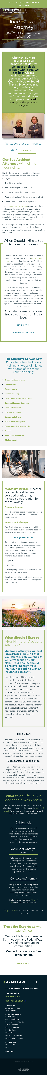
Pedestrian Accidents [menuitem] (14, 1022)
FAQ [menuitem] (7, 1047)
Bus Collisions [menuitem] (11, 1030)
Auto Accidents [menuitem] (12, 1019)
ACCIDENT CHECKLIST (22, 332)
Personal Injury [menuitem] (11, 1017)
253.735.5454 (23, 5)
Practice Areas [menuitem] (13, 1014)
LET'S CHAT (22, 325)
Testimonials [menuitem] (10, 1010)
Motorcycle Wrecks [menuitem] (13, 1035)
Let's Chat (22, 964)
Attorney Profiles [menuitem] (12, 1008)
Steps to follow (11, 910)
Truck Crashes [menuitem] (11, 1024)
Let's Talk (26, 150)
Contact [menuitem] (9, 1051)
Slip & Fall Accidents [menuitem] (14, 1038)
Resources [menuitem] (10, 1042)
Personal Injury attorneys (16, 206)
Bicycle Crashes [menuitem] (12, 1027)
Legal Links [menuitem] (10, 1044)
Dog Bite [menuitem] (9, 1033)
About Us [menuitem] (10, 1006)
